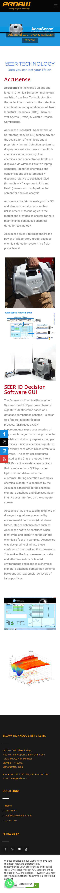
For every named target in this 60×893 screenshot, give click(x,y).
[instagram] (12, 849)
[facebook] (5, 849)
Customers (11, 810)
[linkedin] (19, 849)
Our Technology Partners (18, 815)
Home (8, 805)
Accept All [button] (32, 885)
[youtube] (26, 849)
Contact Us (11, 820)
